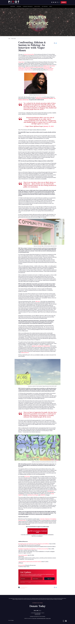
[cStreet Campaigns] (64, 620)
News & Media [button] (37, 6)
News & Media (13, 38)
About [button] (50, 6)
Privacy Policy (34, 618)
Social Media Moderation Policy (41, 618)
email (12, 620)
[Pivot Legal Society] (13, 2)
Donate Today (37, 606)
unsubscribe (26, 582)
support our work (37, 603)
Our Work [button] (19, 6)
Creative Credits (48, 618)
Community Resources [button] (28, 6)
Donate (64, 2)
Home (9, 38)
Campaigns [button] (12, 6)
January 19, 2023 (49, 126)
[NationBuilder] (66, 620)
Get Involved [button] (45, 6)
